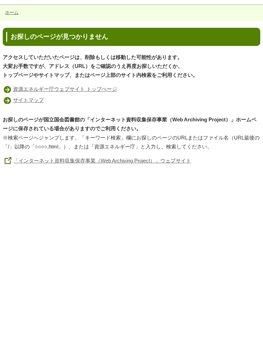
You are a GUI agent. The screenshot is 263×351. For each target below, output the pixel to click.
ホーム (11, 12)
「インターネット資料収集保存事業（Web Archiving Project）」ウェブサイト (102, 161)
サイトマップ (28, 100)
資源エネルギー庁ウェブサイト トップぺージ (65, 89)
